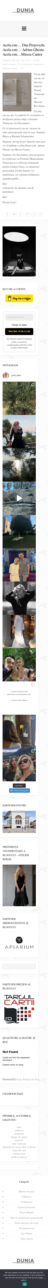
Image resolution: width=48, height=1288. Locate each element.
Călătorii (26, 1196)
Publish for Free (31, 1079)
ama (19, 1127)
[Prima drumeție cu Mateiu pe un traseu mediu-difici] (19, 664)
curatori (15, 68)
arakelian (19, 1133)
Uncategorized (26, 1228)
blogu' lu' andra (19, 1137)
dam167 (19, 1140)
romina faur (19, 1153)
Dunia (8, 60)
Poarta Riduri (27, 1212)
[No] (45, 1278)
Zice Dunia (26, 1233)
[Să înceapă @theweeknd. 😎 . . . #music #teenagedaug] (19, 764)
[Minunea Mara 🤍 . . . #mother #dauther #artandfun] (19, 731)
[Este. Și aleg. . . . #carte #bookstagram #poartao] (19, 698)
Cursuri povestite (26, 1207)
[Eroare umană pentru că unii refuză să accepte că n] (19, 498)
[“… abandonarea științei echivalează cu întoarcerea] (19, 531)
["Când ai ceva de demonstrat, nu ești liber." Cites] (19, 598)
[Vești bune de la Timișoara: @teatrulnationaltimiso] (19, 564)
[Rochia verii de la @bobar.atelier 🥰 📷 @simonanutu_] (19, 631)
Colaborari (26, 1202)
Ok (25, 1284)
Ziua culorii (26, 1238)
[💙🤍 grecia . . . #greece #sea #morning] (19, 465)
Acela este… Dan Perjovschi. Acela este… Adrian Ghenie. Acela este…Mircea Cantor (24, 49)
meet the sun (19, 1150)
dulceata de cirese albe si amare (19, 1147)
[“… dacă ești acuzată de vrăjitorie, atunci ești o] (19, 431)
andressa (19, 1130)
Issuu (19, 1079)
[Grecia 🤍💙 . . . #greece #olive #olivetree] (19, 398)
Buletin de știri (26, 1191)
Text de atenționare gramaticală (26, 1217)
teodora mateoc (19, 1157)
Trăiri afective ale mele (27, 1223)
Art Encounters (27, 64)
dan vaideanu (19, 1143)
